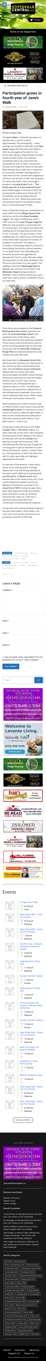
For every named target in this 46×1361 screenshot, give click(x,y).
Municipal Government (11, 559)
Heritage (24, 556)
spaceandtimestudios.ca (14, 1183)
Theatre (9, 1330)
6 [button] (18, 320)
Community (11, 1268)
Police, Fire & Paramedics (16, 1316)
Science (22, 1323)
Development (27, 1272)
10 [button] (24, 320)
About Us (29, 1353)
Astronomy (19, 1261)
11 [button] (26, 320)
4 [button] (14, 320)
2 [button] (11, 320)
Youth (35, 1334)
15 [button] (33, 320)
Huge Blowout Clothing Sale (30, 962)
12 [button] (28, 320)
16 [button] (35, 320)
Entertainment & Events (11, 556)
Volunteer (10, 1334)
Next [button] (42, 302)
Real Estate (34, 1319)
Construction (11, 1272)
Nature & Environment (26, 1305)
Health (9, 1294)
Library (19, 1297)
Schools (9, 1323)
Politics (34, 1316)
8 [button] (21, 320)
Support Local (9, 1200)
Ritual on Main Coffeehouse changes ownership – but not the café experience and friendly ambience (21, 1235)
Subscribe (20, 1350)
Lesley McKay (11, 107)
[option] (24, 85)
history (33, 562)
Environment (11, 1279)
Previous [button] (4, 302)
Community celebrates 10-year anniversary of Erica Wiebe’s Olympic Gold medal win (21, 1244)
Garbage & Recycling (14, 1290)
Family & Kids (28, 1279)
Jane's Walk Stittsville (10, 565)
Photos (27, 1312)
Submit (7, 1350)
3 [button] (12, 320)
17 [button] (36, 320)
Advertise (34, 1350)
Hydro (8, 1297)
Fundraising (27, 1287)
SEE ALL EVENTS (23, 1120)
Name (5, 621)
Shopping (10, 1327)
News (23, 559)
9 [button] (23, 320)
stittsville (22, 565)
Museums (34, 1301)
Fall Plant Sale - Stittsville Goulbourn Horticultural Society (31, 946)
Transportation (24, 1330)
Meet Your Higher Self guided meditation (29, 1048)
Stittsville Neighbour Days (31, 1075)
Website (6, 645)
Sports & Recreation (28, 1327)
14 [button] (31, 320)
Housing (34, 1294)
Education (34, 553)
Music (9, 1305)
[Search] (38, 680)
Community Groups (21, 553)
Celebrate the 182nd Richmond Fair (29, 1062)
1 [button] (9, 320)
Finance (9, 1283)
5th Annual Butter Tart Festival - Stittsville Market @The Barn (31, 1005)
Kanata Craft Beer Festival (31, 975)
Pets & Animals (12, 1312)
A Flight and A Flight (29, 902)
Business (32, 1265)
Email (5, 633)
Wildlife (23, 1334)
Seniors (34, 1323)
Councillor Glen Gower (21, 562)
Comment (7, 590)
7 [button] (19, 320)
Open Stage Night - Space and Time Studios (31, 930)
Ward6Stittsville (8, 568)
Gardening (32, 1290)
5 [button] (16, 320)
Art (8, 1261)
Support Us (14, 1353)
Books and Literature (14, 1265)
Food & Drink (11, 1287)
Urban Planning (32, 565)
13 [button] (30, 320)
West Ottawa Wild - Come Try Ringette (31, 915)
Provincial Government (15, 1319)
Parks (21, 1308)
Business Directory (11, 1198)
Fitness (21, 1283)
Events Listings (9, 1203)
